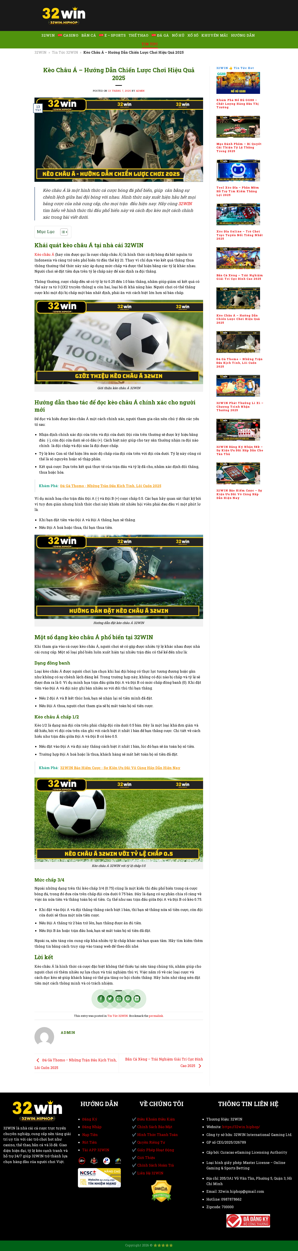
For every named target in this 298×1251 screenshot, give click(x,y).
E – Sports (115, 35)
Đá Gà (163, 35)
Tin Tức (150, 44)
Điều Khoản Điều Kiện (156, 1119)
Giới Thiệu (146, 1157)
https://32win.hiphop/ (241, 1126)
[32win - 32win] (63, 15)
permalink (156, 1015)
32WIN (48, 35)
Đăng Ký (89, 1119)
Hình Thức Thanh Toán (157, 1134)
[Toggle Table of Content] (62, 232)
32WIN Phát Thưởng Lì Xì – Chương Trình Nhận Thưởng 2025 (240, 406)
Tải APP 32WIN (95, 1150)
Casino (70, 35)
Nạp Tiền (90, 1134)
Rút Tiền (89, 1142)
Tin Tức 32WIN (65, 52)
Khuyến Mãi (214, 35)
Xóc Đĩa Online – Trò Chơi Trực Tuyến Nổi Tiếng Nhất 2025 (239, 235)
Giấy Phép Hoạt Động (155, 1150)
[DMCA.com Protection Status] (161, 1191)
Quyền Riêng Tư (151, 1142)
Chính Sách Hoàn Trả (155, 1165)
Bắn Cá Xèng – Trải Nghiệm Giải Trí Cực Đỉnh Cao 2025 (239, 277)
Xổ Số (193, 35)
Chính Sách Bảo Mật (154, 1126)
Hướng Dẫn (243, 35)
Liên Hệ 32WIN (150, 1173)
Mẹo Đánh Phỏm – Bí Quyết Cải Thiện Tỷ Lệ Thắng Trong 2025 (239, 147)
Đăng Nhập (92, 1126)
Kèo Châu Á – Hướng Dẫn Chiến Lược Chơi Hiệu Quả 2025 (238, 319)
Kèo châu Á (44, 254)
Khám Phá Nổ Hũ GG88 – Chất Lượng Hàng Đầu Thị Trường (237, 103)
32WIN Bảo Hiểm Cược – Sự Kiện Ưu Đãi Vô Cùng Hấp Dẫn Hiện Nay (239, 494)
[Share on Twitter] (110, 999)
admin (140, 90)
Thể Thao (139, 35)
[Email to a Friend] (119, 999)
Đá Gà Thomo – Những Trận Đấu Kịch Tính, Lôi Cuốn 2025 (239, 362)
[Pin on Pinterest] (128, 999)
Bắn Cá (88, 35)
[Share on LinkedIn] (137, 999)
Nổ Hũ (178, 35)
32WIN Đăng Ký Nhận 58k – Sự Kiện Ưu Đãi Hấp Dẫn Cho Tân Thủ (239, 450)
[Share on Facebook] (101, 999)
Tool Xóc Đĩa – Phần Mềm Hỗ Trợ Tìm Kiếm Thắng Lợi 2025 (237, 191)
